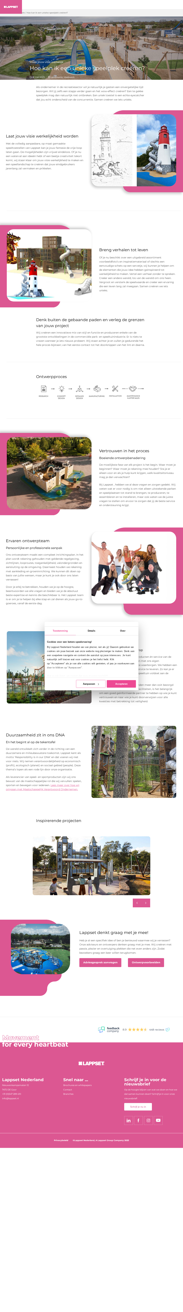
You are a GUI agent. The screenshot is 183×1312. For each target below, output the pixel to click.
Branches (68, 1094)
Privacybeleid (61, 1140)
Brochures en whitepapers (77, 1085)
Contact (67, 1089)
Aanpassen (89, 684)
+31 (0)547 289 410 (11, 1094)
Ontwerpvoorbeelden (146, 962)
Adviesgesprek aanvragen (100, 962)
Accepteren (121, 684)
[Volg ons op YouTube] (158, 1120)
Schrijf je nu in (138, 1106)
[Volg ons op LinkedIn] (128, 1120)
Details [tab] (91, 630)
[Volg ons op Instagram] (148, 1120)
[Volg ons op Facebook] (138, 1120)
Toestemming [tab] (60, 630)
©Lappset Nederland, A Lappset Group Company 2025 (101, 1140)
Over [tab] (122, 630)
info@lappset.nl (10, 1098)
